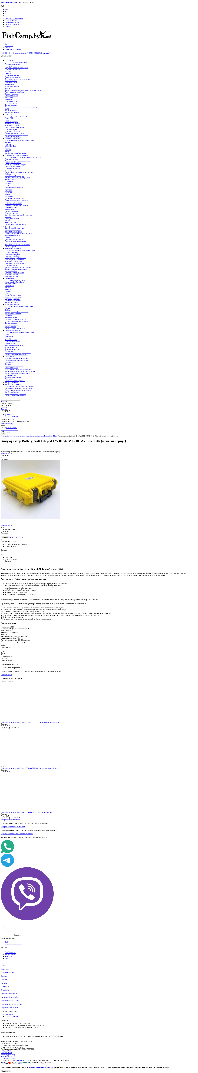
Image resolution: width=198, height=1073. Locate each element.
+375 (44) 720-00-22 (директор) (39, 53)
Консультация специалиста (10, 820)
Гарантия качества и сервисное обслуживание (17, 834)
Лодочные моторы (7, 972)
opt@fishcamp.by (6, 1056)
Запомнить (7, 432)
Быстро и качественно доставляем (13, 827)
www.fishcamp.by (20, 1060)
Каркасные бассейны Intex (10, 997)
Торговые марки (10, 955)
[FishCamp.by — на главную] (27, 40)
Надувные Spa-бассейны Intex (11, 1004)
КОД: (3, 527)
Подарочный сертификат (14, 19)
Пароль (3, 428)
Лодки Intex (5, 969)
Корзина (4, 407)
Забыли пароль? (11, 428)
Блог (6, 44)
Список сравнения (11, 416)
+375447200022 (6, 1053)
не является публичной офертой (41, 1067)
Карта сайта (9, 46)
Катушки (4, 983)
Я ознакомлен (6, 1071)
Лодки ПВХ (5, 965)
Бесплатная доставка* (9, 2)
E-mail (3, 425)
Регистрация (9, 424)
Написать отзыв (6, 453)
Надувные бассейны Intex (10, 1000)
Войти (3, 424)
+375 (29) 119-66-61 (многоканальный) (14, 53)
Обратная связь (10, 953)
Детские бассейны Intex (9, 993)
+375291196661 (6, 1051)
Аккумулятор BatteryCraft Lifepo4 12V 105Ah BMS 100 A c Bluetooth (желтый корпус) (31, 722)
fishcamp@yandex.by (8, 1055)
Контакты (8, 26)
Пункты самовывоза (12, 24)
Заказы (7, 414)
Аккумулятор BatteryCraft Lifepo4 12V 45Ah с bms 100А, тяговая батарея (26, 812)
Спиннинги (5, 986)
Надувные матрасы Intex (9, 1008)
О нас (7, 951)
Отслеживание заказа (8, 421)
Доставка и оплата (11, 20)
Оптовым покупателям (13, 49)
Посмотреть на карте (8, 1058)
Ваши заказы (9, 1015)
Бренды (7, 48)
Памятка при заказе (12, 22)
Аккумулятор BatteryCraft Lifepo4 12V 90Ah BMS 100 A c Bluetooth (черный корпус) (30, 768)
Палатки (4, 979)
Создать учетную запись (9, 430)
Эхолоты (4, 976)
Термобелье (5, 990)
